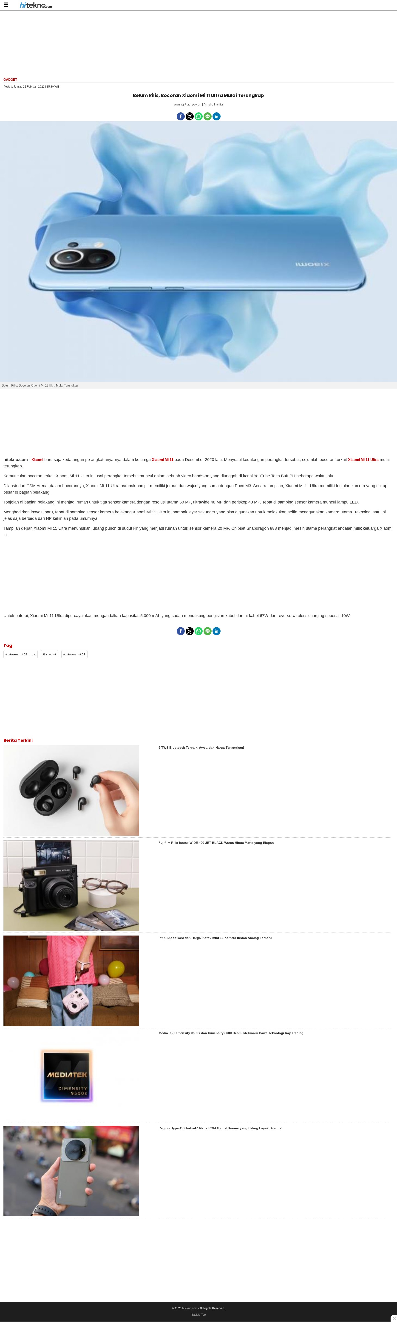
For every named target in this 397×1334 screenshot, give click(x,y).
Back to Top (198, 1314)
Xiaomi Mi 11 (162, 460)
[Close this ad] (394, 1318)
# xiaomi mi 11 (74, 654)
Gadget (10, 79)
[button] (6, 4)
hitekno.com (189, 1308)
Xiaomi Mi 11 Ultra (363, 460)
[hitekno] (36, 5)
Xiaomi (37, 460)
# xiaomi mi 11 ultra (21, 654)
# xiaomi (49, 654)
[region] (198, 43)
